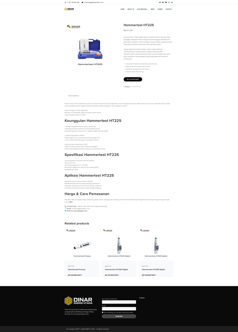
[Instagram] (168, 2)
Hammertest (136, 87)
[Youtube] (165, 2)
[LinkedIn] (171, 2)
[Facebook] (162, 2)
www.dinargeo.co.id (80, 211)
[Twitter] (160, 2)
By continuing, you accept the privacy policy (118, 312)
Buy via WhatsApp (133, 79)
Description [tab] (73, 95)
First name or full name (109, 299)
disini (71, 202)
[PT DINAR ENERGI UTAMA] (69, 9)
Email (103, 306)
